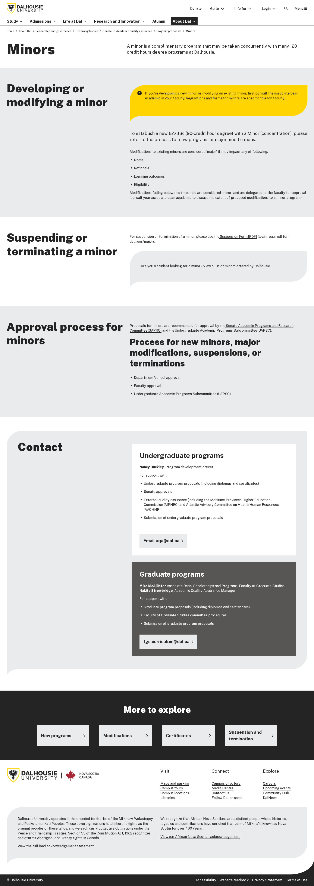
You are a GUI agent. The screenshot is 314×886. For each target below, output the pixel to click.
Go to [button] (214, 9)
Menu (299, 8)
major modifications (235, 139)
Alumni (158, 21)
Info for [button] (240, 9)
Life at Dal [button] (72, 21)
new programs (193, 139)
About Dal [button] (182, 21)
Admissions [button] (40, 21)
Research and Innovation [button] (117, 21)
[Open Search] (286, 8)
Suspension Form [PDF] (238, 237)
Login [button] (266, 9)
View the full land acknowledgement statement (56, 846)
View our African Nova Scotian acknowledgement (200, 837)
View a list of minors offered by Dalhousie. (237, 266)
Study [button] (12, 21)
